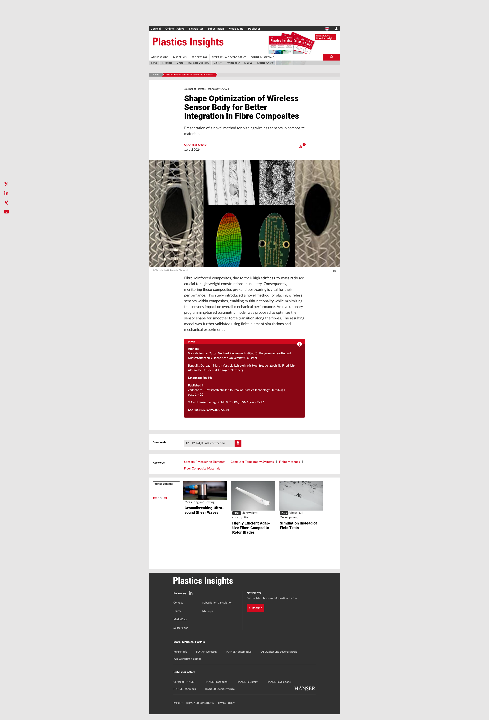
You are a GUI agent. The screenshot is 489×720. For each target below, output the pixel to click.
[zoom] (334, 271)
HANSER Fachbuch (216, 682)
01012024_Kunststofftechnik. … (207, 443)
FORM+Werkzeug (206, 652)
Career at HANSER (184, 682)
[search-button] (331, 57)
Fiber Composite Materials (202, 468)
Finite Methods (289, 461)
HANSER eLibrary (247, 682)
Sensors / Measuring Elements (204, 461)
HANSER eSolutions (279, 682)
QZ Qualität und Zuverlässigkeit (279, 652)
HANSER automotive (238, 652)
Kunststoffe (180, 652)
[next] (166, 498)
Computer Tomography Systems (252, 461)
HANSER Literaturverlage (220, 689)
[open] (300, 147)
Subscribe (255, 607)
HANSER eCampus (184, 689)
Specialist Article (195, 145)
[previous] (155, 498)
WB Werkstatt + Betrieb (187, 659)
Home (156, 75)
